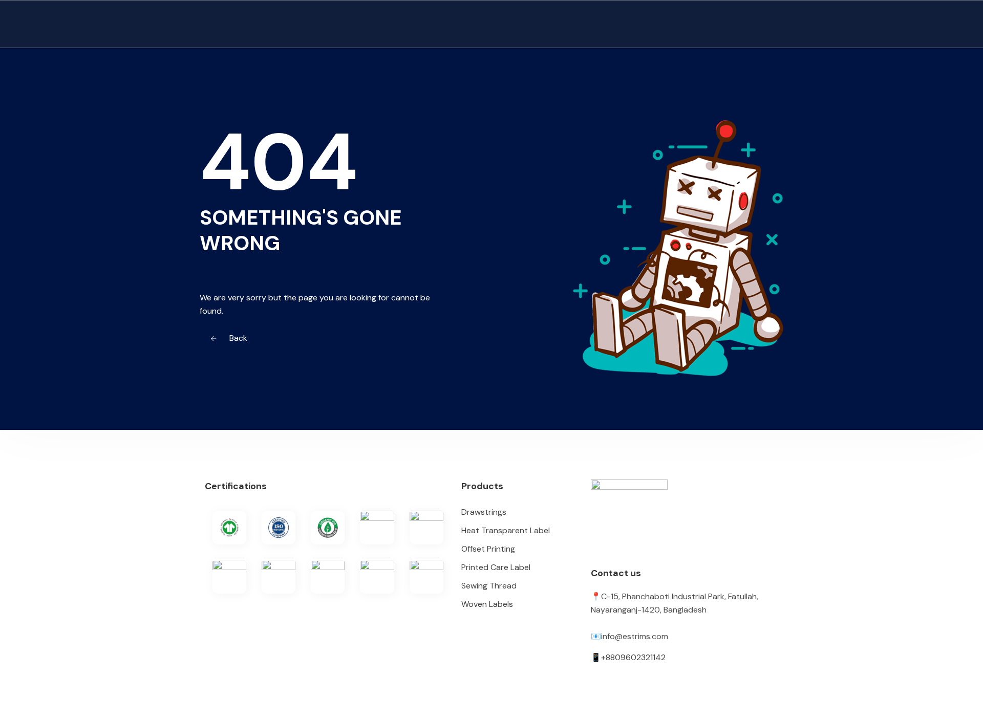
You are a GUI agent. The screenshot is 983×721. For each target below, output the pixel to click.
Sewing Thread (489, 585)
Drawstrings (483, 512)
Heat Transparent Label (505, 530)
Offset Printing (488, 548)
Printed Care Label (495, 567)
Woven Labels (487, 604)
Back (237, 338)
